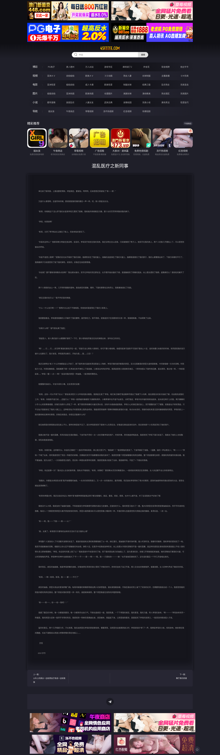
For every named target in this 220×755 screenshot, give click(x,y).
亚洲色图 (70, 93)
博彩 (35, 67)
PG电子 (51, 66)
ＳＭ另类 (184, 75)
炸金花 (146, 66)
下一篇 (181, 676)
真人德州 (70, 66)
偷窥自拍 (51, 93)
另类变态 (184, 84)
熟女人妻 (127, 75)
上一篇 (49, 678)
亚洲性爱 (51, 84)
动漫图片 (108, 93)
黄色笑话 (165, 102)
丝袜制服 (146, 75)
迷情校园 (127, 102)
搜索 (143, 54)
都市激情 (51, 102)
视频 (35, 75)
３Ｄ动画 (108, 75)
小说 (35, 102)
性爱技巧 (184, 102)
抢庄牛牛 (184, 66)
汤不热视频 (108, 111)
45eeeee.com (110, 48)
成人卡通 (89, 84)
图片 (35, 93)
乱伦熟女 (165, 84)
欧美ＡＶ (89, 75)
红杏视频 (127, 111)
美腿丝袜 (127, 93)
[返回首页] (197, 749)
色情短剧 (146, 111)
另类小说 (146, 102)
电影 (35, 84)
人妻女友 (89, 102)
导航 (35, 111)
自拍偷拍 (70, 75)
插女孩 (51, 111)
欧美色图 (89, 93)
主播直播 (165, 75)
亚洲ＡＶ (51, 75)
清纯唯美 (146, 93)
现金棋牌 (165, 66)
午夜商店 (70, 111)
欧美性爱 (108, 84)
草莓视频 (89, 111)
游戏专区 (108, 66)
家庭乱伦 (70, 102)
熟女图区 (165, 93)
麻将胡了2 (127, 66)
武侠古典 (108, 102)
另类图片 (184, 93)
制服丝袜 (127, 84)
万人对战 (89, 66)
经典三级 (146, 84)
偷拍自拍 (70, 84)
